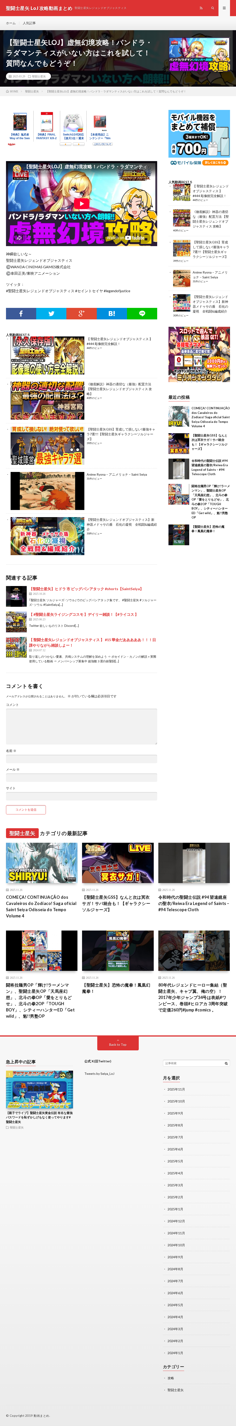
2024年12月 (176, 1221)
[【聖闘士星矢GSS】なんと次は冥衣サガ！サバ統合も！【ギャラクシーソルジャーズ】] (178, 443)
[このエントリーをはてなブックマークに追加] (112, 313)
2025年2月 (175, 1197)
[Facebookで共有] (21, 313)
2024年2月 (175, 1341)
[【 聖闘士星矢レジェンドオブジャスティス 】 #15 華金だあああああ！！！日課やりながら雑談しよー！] (16, 647)
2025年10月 (176, 1101)
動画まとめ (41, 1415)
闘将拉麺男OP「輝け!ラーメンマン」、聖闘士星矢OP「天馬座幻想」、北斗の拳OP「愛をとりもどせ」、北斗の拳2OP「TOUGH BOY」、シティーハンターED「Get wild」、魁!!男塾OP (40, 1000)
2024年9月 (175, 1257)
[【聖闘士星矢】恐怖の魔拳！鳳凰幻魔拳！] (178, 534)
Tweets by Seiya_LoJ (99, 1073)
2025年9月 (175, 1113)
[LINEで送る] (142, 313)
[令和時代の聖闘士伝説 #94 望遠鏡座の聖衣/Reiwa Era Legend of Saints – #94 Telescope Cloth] (178, 469)
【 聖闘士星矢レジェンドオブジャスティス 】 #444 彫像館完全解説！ (211, 191)
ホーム (11, 23)
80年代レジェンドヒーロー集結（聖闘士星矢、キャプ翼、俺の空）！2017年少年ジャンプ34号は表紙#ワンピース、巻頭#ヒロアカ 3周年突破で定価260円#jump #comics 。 (193, 997)
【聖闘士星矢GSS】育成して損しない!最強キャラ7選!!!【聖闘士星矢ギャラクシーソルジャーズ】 (121, 434)
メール (13, 769)
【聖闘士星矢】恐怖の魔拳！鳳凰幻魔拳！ (116, 988)
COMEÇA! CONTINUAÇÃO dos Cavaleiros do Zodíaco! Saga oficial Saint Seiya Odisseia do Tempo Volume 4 (211, 417)
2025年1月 (175, 1209)
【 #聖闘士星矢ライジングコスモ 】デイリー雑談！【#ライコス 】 (84, 614)
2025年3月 (175, 1185)
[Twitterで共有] (51, 313)
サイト (11, 788)
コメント (12, 704)
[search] (226, 1063)
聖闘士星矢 (39, 76)
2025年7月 (175, 1137)
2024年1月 (175, 1353)
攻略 (171, 1378)
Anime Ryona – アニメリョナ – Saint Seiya (117, 474)
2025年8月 (175, 1125)
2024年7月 (175, 1281)
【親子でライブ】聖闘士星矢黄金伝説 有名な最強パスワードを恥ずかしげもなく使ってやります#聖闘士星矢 (39, 1117)
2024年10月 (176, 1245)
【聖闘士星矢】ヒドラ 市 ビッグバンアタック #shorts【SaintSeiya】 (86, 588)
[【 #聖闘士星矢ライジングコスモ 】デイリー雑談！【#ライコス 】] (16, 622)
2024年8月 (175, 1269)
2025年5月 (175, 1161)
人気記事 (29, 23)
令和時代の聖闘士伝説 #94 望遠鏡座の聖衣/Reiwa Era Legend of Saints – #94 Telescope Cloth (193, 903)
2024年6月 (175, 1293)
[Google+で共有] (81, 313)
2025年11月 (176, 1089)
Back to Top (118, 1044)
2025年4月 (175, 1173)
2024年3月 (175, 1329)
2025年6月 (175, 1149)
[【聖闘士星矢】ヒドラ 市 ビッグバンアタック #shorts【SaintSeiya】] (16, 596)
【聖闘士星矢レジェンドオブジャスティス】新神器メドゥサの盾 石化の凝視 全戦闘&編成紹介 (122, 524)
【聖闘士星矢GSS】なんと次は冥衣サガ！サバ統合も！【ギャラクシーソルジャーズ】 (116, 903)
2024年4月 (175, 1317)
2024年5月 (175, 1305)
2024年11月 (176, 1233)
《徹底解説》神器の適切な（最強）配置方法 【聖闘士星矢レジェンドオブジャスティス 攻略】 (119, 389)
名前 (11, 750)
